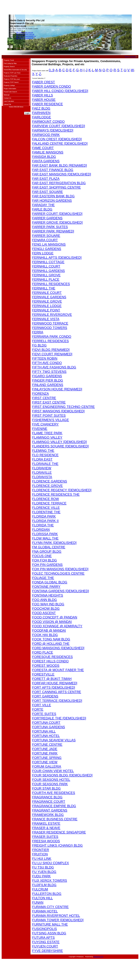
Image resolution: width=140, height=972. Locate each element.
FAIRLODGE (41, 117)
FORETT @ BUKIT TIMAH (52, 679)
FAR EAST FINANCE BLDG (52, 170)
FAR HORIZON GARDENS (52, 200)
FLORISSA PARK (45, 534)
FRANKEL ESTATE (46, 823)
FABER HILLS (42, 95)
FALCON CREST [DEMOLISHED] (57, 139)
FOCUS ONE (42, 556)
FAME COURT (43, 148)
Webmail (6, 95)
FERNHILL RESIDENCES (51, 284)
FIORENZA (40, 393)
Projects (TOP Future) (11, 82)
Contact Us (7, 98)
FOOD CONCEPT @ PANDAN (54, 617)
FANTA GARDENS (45, 161)
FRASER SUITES (45, 836)
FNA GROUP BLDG (46, 551)
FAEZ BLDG (41, 108)
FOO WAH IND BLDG (48, 604)
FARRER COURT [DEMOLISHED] (57, 214)
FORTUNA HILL (44, 731)
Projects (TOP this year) (12, 79)
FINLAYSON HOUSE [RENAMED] (57, 389)
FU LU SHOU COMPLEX (50, 863)
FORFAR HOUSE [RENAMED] (54, 683)
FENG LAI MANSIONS (49, 244)
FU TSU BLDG (43, 867)
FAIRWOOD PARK (46, 135)
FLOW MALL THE (45, 538)
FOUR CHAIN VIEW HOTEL (53, 771)
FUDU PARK (41, 876)
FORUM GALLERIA (46, 766)
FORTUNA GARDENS (48, 727)
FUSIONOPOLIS (44, 929)
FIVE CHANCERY (45, 424)
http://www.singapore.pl (24, 38)
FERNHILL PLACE (45, 279)
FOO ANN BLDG (44, 600)
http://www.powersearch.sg (26, 36)
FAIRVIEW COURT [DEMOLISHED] (58, 126)
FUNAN (37, 902)
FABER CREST (43, 82)
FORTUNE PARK (45, 753)
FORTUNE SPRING (47, 758)
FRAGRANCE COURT (48, 801)
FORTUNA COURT (46, 722)
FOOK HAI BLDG (45, 635)
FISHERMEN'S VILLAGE (50, 420)
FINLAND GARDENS (47, 385)
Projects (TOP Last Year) (12, 73)
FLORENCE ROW (45, 499)
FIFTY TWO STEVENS (49, 371)
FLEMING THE (43, 450)
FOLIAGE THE (43, 578)
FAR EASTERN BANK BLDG (53, 196)
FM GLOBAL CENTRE (48, 547)
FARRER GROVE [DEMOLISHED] (57, 222)
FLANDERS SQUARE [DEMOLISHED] (60, 446)
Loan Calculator (9, 101)
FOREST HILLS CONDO (50, 661)
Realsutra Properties (10, 76)
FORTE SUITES (44, 714)
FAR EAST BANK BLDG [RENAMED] (59, 165)
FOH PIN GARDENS (47, 564)
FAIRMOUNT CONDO (48, 121)
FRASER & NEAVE (46, 828)
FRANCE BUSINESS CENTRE (54, 819)
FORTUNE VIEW (44, 762)
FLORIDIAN (41, 529)
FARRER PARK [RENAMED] (53, 231)
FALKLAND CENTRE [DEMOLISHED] (60, 143)
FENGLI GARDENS (46, 249)
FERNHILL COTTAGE (48, 262)
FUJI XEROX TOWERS (49, 880)
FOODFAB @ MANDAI (49, 630)
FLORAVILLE (42, 472)
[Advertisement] (25, 3)
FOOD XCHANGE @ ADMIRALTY (57, 626)
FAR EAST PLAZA (45, 178)
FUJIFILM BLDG (44, 885)
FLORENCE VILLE (46, 507)
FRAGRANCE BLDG (47, 797)
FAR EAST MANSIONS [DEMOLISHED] (61, 174)
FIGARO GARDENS (47, 376)
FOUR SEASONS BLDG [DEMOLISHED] (62, 775)
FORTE (37, 709)
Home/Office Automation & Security (15, 69)
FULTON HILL (42, 898)
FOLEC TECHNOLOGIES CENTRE (58, 573)
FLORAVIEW (41, 468)
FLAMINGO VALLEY (47, 437)
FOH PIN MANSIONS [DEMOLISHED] (60, 569)
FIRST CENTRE (44, 398)
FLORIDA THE (43, 525)
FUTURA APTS (43, 937)
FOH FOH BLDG (44, 560)
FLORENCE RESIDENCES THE (56, 494)
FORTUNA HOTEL (46, 736)
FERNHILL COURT (46, 266)
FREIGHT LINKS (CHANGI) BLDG (57, 845)
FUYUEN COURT (45, 946)
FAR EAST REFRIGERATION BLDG (59, 183)
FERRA (37, 332)
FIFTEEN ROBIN (44, 358)
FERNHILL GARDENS (48, 271)
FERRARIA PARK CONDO (51, 336)
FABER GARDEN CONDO (51, 86)
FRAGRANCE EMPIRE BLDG (54, 806)
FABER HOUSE (44, 99)
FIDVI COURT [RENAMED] (52, 354)
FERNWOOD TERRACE (50, 323)
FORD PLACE (42, 652)
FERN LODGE (42, 253)
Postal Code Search (10, 92)
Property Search (9, 66)
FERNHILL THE (43, 288)
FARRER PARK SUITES (50, 227)
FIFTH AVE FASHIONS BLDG (54, 367)
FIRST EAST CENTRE (49, 402)
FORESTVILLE (43, 674)
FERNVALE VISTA (45, 319)
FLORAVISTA (42, 477)
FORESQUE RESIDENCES (52, 657)
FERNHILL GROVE (46, 275)
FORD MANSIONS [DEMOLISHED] (58, 648)
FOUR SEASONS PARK (50, 784)
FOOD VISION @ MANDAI (52, 622)
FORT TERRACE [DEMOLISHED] (57, 700)
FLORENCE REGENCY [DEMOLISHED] (61, 490)
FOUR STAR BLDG (46, 788)
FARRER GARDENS (47, 218)
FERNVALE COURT (47, 292)
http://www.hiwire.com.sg (25, 34)
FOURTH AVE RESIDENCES (53, 793)
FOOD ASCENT (44, 613)
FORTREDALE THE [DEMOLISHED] (59, 718)
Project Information (10, 88)
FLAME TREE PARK (47, 433)
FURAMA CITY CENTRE (50, 907)
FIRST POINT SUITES (49, 415)
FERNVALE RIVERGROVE (52, 314)
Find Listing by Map (10, 63)
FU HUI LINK (41, 858)
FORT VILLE (41, 705)
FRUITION (40, 854)
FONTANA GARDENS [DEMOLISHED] (60, 591)
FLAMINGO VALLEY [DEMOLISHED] (59, 442)
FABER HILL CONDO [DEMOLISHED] (60, 91)
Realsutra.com (98, 956)
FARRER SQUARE (46, 235)
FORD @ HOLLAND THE (50, 643)
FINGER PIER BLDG (47, 380)
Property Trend (9, 60)
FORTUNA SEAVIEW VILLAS (54, 740)
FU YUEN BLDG (44, 872)
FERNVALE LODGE (47, 306)
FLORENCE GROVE (47, 486)
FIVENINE (39, 428)
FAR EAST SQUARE (47, 192)
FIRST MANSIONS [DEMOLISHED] (58, 411)
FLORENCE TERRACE (49, 503)
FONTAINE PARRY (46, 586)
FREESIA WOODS (46, 841)
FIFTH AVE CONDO (47, 363)
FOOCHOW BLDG (46, 608)
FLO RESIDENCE (45, 455)
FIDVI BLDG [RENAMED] (51, 350)
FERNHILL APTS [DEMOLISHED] (57, 257)
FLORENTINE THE (46, 512)
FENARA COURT (45, 240)
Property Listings (9, 85)
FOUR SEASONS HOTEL (51, 779)
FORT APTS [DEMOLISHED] (53, 687)
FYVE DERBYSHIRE (47, 951)
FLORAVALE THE (45, 464)
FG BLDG (39, 345)
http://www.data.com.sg (24, 32)
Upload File (7, 104)
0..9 (51, 70)
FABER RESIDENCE (47, 104)
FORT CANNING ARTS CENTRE (56, 692)
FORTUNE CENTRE (47, 744)
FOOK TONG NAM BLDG (51, 639)
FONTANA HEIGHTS (47, 595)
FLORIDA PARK (44, 516)
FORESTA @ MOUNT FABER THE (58, 670)
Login (27, 113)
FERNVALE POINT (46, 310)
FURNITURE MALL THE (50, 924)
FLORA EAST (42, 459)
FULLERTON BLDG (46, 894)
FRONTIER (40, 850)
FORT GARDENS (45, 696)
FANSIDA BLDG (44, 156)
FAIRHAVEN (41, 113)
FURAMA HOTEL (45, 911)
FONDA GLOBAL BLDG (49, 582)
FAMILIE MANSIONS (47, 152)
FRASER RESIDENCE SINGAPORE (59, 832)
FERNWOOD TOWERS (49, 328)
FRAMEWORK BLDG (48, 815)
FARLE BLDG (42, 209)
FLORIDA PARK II (45, 521)
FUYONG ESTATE (45, 942)
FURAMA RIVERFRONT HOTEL (56, 915)
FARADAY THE (43, 205)
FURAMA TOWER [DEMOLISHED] (58, 920)
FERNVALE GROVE (47, 301)
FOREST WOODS (45, 665)
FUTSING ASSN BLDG (49, 933)
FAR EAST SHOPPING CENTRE (56, 187)
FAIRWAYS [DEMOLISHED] (52, 130)
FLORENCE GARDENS (49, 481)
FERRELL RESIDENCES (50, 341)
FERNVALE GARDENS (49, 297)
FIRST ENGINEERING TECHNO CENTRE (63, 407)
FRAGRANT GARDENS (49, 810)
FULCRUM (40, 889)
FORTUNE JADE (44, 749)
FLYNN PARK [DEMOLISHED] (54, 543)
